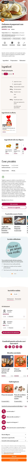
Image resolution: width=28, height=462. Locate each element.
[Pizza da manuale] (7, 393)
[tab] (14, 434)
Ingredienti (5, 60)
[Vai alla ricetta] (7, 366)
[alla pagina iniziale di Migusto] (5, 1)
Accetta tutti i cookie (14, 460)
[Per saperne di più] (7, 229)
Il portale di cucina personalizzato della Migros (12, 406)
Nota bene (13, 74)
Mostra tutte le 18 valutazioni (11, 332)
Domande (18, 299)
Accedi (15, 273)
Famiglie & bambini (7, 38)
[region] (14, 452)
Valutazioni (22, 60)
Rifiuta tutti (14, 456)
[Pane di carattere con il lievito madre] (20, 393)
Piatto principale (16, 38)
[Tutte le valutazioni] (5, 29)
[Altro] (24, 316)
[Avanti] (25, 149)
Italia (24, 38)
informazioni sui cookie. (8, 453)
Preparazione (13, 60)
